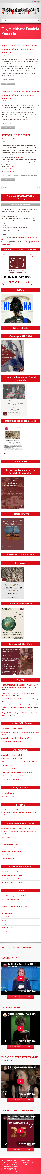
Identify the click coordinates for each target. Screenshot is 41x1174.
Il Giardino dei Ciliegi (8, 765)
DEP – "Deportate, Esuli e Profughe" (13, 896)
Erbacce (4, 903)
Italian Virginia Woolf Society (10, 769)
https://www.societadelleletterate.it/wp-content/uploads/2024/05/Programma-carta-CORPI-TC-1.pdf (19, 812)
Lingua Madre (6, 855)
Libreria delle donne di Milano (11, 879)
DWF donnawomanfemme (10, 899)
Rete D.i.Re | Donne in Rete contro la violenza (16, 772)
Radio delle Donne (7, 858)
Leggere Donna (6, 913)
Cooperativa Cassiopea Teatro (11, 758)
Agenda (3, 175)
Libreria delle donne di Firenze (11, 875)
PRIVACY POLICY (27, 1162)
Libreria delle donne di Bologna (11, 872)
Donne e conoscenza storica (10, 841)
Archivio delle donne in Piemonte (12, 729)
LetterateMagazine (7, 917)
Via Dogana (5, 931)
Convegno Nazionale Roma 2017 (21, 175)
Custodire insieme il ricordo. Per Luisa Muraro (16, 699)
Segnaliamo (11, 79)
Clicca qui (19, 157)
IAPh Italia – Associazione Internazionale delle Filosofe (19, 762)
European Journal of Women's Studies (14, 906)
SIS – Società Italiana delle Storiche (13, 776)
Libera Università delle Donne (11, 851)
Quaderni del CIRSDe (8, 927)
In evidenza (4, 79)
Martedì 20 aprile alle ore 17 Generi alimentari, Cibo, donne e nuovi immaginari (20, 95)
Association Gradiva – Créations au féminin (15, 828)
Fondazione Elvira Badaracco (11, 848)
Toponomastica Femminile (10, 779)
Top (26, 1164)
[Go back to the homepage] (20, 14)
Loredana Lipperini (7, 793)
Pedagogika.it (6, 924)
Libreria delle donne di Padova (11, 882)
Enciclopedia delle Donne (9, 844)
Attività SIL (9, 175)
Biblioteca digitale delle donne (11, 741)
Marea (3, 920)
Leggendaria (5, 910)
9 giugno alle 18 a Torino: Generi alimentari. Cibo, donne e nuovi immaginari (19, 49)
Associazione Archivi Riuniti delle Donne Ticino (16, 738)
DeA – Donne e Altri (7, 837)
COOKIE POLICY (26, 1160)
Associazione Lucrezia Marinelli (11, 755)
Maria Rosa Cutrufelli (8, 796)
